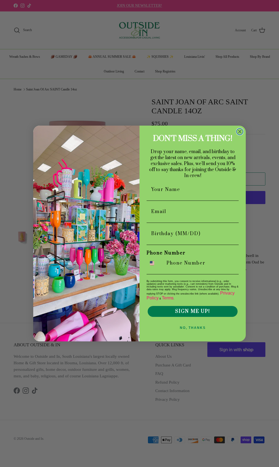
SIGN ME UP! (192, 311)
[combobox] (155, 263)
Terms (168, 298)
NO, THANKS (193, 328)
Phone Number (166, 253)
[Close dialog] (239, 131)
